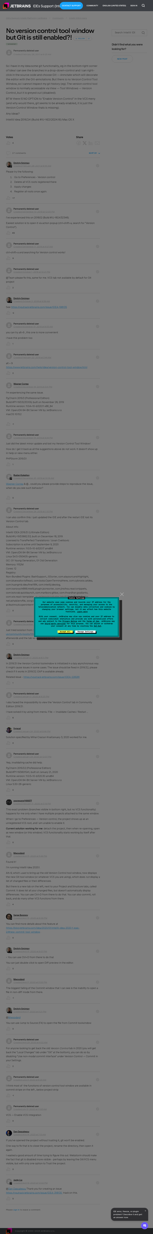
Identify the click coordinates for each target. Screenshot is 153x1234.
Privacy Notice (69, 621)
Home (17, 6)
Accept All (65, 631)
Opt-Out (97, 626)
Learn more (82, 612)
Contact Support (71, 6)
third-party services (55, 623)
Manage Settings (85, 631)
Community (92, 6)
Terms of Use (93, 621)
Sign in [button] (133, 6)
